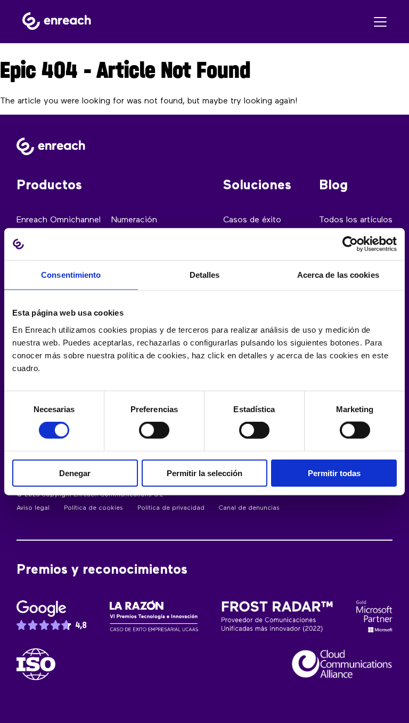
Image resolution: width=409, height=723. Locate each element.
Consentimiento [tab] (71, 274)
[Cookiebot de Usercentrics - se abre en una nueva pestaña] (350, 244)
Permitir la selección (204, 472)
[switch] (154, 430)
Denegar (75, 472)
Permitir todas (334, 472)
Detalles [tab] (205, 274)
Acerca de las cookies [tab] (338, 274)
